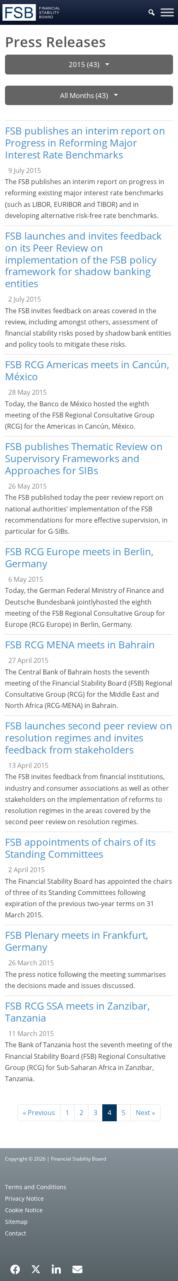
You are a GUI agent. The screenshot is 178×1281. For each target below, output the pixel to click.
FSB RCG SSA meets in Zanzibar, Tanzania (77, 1011)
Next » (145, 1112)
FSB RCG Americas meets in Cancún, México (87, 370)
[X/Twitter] (36, 1268)
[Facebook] (15, 1266)
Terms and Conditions (35, 1187)
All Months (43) (84, 95)
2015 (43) (84, 64)
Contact (15, 1233)
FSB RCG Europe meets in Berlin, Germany (79, 557)
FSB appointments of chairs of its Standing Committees (80, 848)
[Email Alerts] (77, 1268)
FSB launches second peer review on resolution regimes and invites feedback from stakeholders (88, 737)
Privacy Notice (24, 1198)
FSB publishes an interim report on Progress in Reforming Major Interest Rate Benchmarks (85, 142)
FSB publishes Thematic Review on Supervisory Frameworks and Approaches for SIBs (84, 458)
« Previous (39, 1112)
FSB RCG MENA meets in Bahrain (80, 644)
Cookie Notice (24, 1210)
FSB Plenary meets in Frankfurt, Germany (76, 941)
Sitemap (16, 1222)
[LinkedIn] (56, 1266)
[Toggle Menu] (167, 12)
